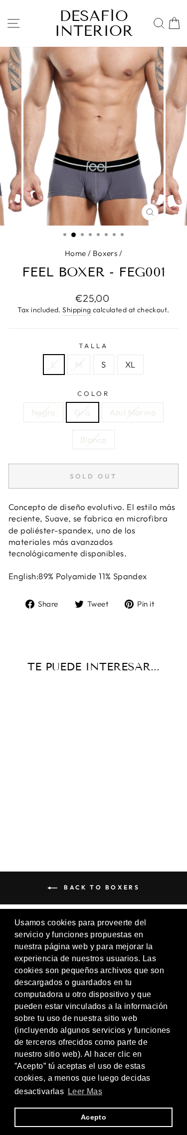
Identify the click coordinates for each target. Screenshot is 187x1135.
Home (75, 253)
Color (93, 393)
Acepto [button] (93, 1117)
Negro (43, 412)
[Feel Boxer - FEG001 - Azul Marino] (46, 812)
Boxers (105, 253)
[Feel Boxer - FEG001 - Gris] (35, 812)
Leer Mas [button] (85, 1091)
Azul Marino (133, 412)
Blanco (93, 439)
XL (130, 364)
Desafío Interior (93, 23)
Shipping (76, 309)
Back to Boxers (100, 887)
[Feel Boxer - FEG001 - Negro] (23, 812)
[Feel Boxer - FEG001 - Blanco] (58, 812)
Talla (93, 346)
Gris (82, 412)
